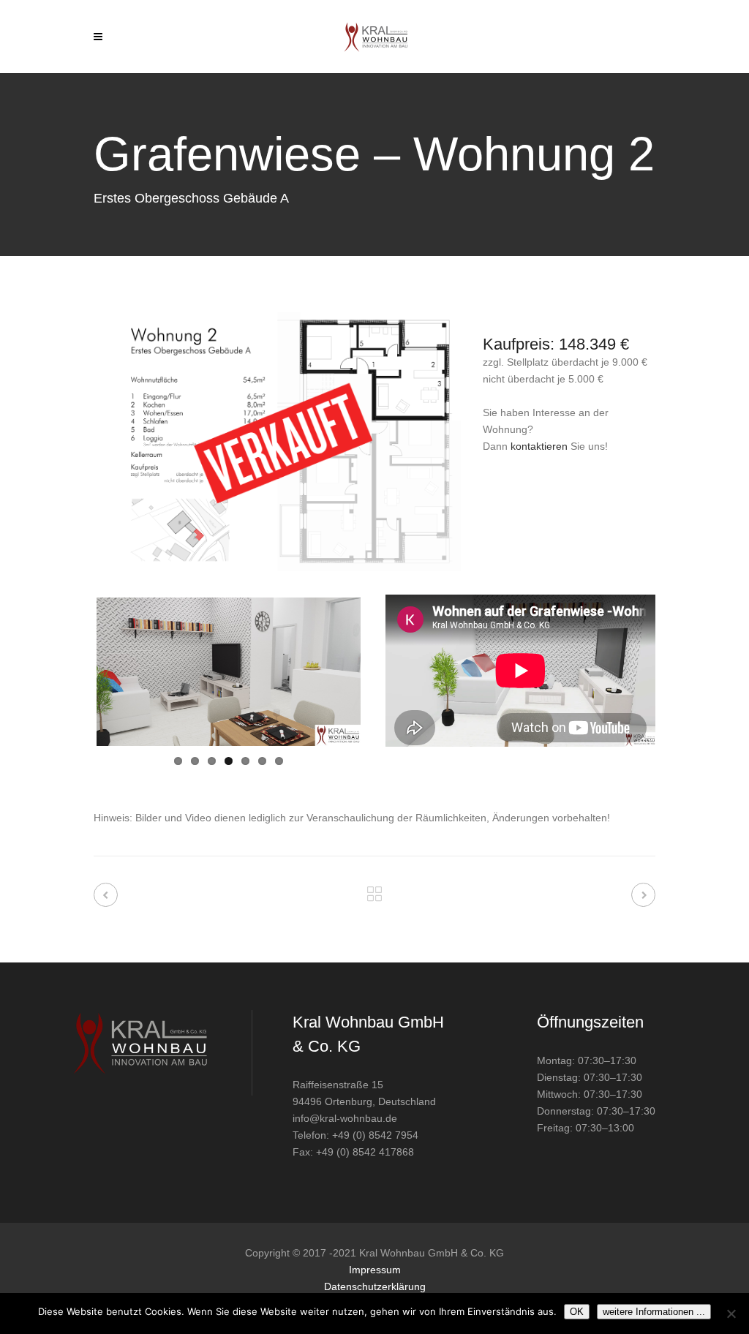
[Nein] (730, 1313)
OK (577, 1311)
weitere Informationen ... (654, 1311)
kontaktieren (539, 446)
